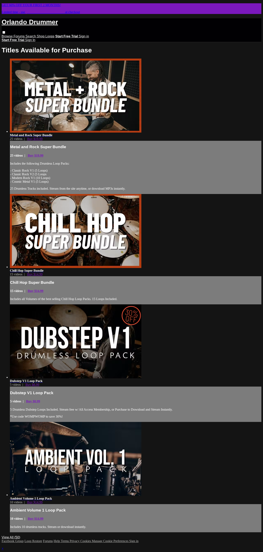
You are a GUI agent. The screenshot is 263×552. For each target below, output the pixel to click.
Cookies (86, 541)
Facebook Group (13, 541)
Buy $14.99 (35, 274)
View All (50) (11, 537)
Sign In (30, 40)
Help (57, 541)
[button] (3, 32)
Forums (19, 36)
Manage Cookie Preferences (110, 541)
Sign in (84, 36)
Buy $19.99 (35, 139)
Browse (8, 36)
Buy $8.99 (32, 384)
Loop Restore (33, 541)
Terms (65, 541)
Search (31, 36)
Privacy (75, 541)
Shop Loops (45, 36)
